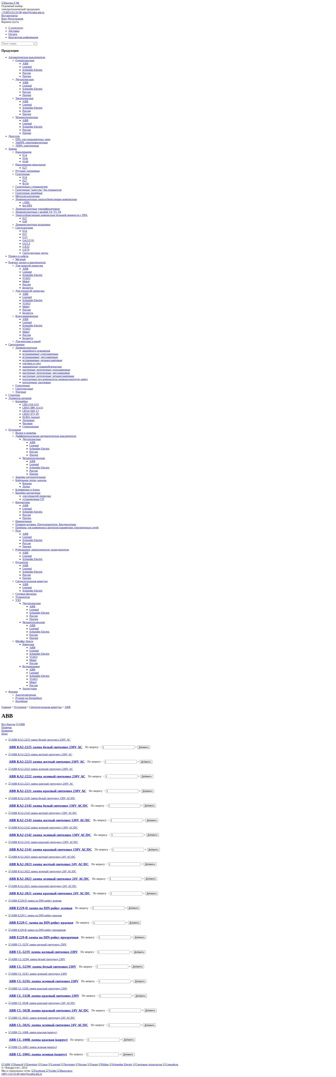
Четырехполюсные (26, 117)
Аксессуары (29, 688)
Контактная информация (23, 37)
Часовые (27, 423)
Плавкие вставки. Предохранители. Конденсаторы (45, 524)
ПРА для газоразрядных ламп (32, 139)
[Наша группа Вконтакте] (64, 1070)
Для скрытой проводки (29, 265)
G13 (24, 237)
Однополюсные (24, 60)
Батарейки (21, 401)
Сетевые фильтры (26, 593)
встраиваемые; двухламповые (40, 357)
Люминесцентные (26, 347)
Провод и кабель (18, 256)
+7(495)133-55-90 (11, 12)
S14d (25, 161)
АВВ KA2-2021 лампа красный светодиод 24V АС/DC (49, 893)
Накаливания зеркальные (30, 164)
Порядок (6, 727)
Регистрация (15, 18)
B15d (25, 183)
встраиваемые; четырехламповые (42, 360)
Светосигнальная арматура (31, 581)
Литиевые (28, 420)
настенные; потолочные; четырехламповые (48, 376)
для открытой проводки (36, 495)
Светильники (16, 344)
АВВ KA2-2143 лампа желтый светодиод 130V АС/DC (49, 820)
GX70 (25, 249)
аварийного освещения (36, 350)
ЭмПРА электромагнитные (31, 142)
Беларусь (27, 287)
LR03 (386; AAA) (32, 407)
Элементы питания (19, 398)
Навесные (28, 644)
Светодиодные (24, 227)
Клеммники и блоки (27, 489)
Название (7, 730)
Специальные (30, 426)
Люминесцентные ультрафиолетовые (37, 208)
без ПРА (27, 205)
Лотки (26, 486)
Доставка (13, 30)
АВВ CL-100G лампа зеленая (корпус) (38, 1054)
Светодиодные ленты (35, 252)
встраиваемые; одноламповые (40, 353)
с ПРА (26, 202)
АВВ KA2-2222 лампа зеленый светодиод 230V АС (47, 776)
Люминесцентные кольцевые (32, 224)
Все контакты (9, 15)
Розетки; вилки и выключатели (27, 262)
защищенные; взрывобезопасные (42, 366)
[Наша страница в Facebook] (38, 1070)
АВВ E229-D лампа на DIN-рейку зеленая (40, 908)
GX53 (25, 246)
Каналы (27, 483)
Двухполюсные (24, 79)
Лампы (12, 148)
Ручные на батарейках (28, 697)
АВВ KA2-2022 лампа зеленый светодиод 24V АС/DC (49, 879)
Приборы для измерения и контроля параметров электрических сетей (57, 527)
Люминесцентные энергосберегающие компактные (46, 199)
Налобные (21, 701)
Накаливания (23, 151)
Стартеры (14, 394)
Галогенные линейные (29, 192)
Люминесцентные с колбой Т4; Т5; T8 (38, 211)
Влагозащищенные (26, 316)
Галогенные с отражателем (31, 186)
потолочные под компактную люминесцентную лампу (55, 379)
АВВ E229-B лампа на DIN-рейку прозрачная (43, 937)
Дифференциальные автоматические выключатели (45, 436)
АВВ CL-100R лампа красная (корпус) (38, 1040)
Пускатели (21, 562)
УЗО (18, 600)
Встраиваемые (31, 666)
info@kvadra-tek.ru (33, 12)
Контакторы (22, 502)
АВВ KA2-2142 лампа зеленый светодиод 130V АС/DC (50, 835)
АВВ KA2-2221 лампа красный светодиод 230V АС (47, 791)
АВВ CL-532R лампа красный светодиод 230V (44, 996)
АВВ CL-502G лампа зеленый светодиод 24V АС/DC (48, 1025)
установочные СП (33, 499)
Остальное (14, 429)
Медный (20, 259)
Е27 (24, 167)
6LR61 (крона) (31, 417)
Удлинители (22, 596)
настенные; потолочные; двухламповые (46, 372)
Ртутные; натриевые (27, 170)
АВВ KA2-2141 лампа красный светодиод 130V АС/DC (50, 849)
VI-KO (26, 278)
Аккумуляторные (25, 694)
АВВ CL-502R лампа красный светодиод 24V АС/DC (49, 1010)
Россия (26, 73)
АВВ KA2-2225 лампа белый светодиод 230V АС (45, 747)
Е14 (24, 155)
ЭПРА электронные (27, 145)
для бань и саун (31, 363)
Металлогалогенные (27, 196)
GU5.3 (26, 243)
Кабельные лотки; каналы (30, 480)
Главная (6, 707)
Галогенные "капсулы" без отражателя (38, 189)
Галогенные (22, 174)
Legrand (27, 66)
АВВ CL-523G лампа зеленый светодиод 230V (44, 981)
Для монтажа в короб (28, 341)
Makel (25, 281)
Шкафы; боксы (24, 641)
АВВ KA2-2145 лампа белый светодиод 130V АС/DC (48, 805)
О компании (15, 27)
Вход (4, 18)
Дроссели (14, 136)
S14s (25, 158)
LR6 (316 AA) (30, 404)
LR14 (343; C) (30, 410)
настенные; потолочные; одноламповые (46, 369)
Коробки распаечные (27, 492)
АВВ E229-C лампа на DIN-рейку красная (41, 922)
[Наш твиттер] (51, 1070)
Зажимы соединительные (30, 477)
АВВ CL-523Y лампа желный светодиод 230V (43, 952)
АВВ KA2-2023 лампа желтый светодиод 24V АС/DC (49, 864)
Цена (4, 733)
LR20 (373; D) (30, 413)
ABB (25, 63)
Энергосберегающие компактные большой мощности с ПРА (51, 215)
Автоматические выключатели (26, 57)
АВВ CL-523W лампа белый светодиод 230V (42, 966)
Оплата (12, 34)
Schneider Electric (32, 69)
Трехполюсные (24, 98)
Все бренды (8, 724)
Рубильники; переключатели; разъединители (42, 549)
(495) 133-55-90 (10, 1073)
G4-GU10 (28, 240)
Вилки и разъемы (25, 432)
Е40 (24, 221)
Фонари (13, 691)
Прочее (26, 76)
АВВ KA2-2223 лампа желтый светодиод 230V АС (47, 761)
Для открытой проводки (29, 290)
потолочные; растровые (36, 382)
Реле (18, 530)
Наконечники (23, 521)
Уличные (20, 391)
